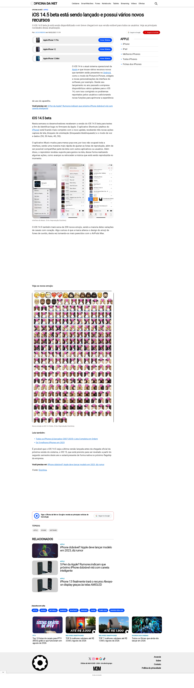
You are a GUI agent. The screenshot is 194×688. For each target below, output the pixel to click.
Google (43, 610)
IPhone (43, 530)
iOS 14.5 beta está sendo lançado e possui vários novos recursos (88, 17)
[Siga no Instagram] (93, 658)
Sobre (158, 660)
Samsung (63, 610)
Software (53, 530)
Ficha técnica (105, 40)
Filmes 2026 (103, 610)
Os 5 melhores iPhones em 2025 (50, 442)
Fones (97, 3)
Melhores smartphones (75, 635)
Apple (46, 10)
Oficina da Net (37, 10)
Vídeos (134, 3)
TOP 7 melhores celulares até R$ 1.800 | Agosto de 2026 (113, 639)
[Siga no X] (89, 658)
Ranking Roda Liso (116, 610)
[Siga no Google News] (100, 658)
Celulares (75, 3)
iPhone (35, 130)
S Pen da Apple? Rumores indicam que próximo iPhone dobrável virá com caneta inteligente (84, 567)
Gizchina (43, 470)
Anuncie (157, 657)
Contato (157, 664)
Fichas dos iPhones (132, 64)
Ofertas (142, 3)
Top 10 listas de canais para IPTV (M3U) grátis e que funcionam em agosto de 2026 (47, 640)
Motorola (52, 610)
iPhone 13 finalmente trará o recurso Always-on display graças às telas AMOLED (86, 583)
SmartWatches (87, 3)
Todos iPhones (130, 59)
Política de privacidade (151, 668)
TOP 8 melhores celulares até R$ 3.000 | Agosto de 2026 (80, 639)
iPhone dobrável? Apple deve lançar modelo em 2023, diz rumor (76, 464)
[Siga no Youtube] (97, 658)
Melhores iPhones (131, 54)
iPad (125, 49)
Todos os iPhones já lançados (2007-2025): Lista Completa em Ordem (67, 439)
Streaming (125, 3)
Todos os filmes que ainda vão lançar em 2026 (145, 639)
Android (107, 72)
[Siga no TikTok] (104, 658)
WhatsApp (73, 610)
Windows (84, 610)
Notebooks (106, 3)
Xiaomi (93, 610)
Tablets (116, 3)
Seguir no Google (135, 32)
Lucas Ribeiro (40, 32)
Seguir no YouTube (152, 32)
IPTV (34, 635)
